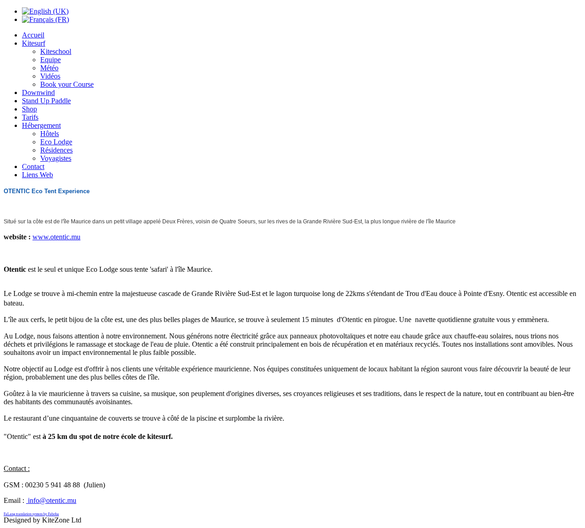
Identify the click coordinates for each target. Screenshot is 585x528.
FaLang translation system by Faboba (31, 514)
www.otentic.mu (56, 237)
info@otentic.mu (52, 500)
